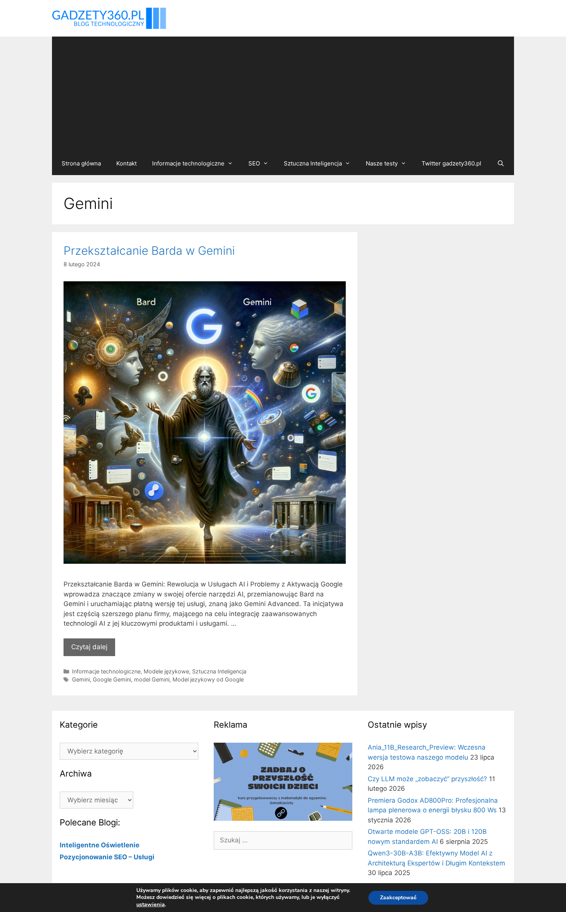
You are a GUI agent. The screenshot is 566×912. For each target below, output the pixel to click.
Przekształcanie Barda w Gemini (149, 250)
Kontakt (126, 163)
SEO (254, 163)
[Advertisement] (283, 94)
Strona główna (81, 163)
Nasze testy (382, 163)
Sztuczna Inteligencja (313, 163)
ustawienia (150, 904)
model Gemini (151, 679)
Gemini (81, 679)
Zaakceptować (398, 897)
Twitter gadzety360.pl (451, 163)
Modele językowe (166, 671)
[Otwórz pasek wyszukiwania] (500, 163)
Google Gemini (112, 679)
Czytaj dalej (89, 647)
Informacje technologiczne (188, 163)
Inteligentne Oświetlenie (99, 845)
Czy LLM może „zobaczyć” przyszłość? (427, 779)
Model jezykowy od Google (208, 679)
